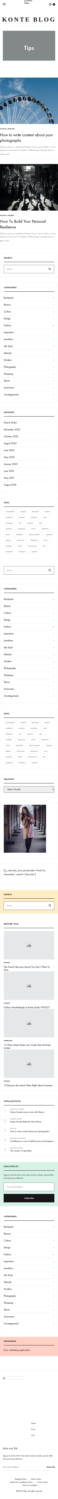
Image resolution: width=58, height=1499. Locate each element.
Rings (8, 535)
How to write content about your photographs (29, 1131)
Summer (9, 546)
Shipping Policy (20, 1479)
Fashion (3, 129)
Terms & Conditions (30, 1485)
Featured (34, 517)
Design (7, 318)
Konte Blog (29, 19)
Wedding (22, 552)
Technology (32, 546)
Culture (7, 311)
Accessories (10, 512)
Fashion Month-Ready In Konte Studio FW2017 (27, 1007)
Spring (8, 540)
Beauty (7, 304)
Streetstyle (34, 540)
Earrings (9, 517)
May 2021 (9, 477)
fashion (22, 517)
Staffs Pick (20, 540)
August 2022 (10, 443)
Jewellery (11, 129)
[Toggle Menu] (4, 4)
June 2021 (9, 471)
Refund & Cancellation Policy (21, 1482)
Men (40, 523)
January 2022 (11, 464)
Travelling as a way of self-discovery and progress (31, 1141)
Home (33, 1423)
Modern (10, 215)
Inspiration (9, 332)
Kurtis (33, 1429)
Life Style (8, 346)
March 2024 (10, 422)
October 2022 (11, 436)
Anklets (23, 512)
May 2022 (9, 457)
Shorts (7, 380)
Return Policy (36, 1479)
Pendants (45, 529)
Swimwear (9, 387)
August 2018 (10, 484)
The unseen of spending (20, 1150)
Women (34, 552)
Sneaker (49, 535)
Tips (44, 546)
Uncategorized (11, 394)
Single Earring (34, 535)
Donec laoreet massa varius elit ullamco (27, 1112)
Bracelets (35, 512)
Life (20, 523)
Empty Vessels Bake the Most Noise (25, 1121)
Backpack (9, 297)
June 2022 (9, 450)
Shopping (8, 373)
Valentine (9, 552)
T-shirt (20, 546)
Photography (10, 366)
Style (45, 540)
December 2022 (12, 429)
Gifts (45, 517)
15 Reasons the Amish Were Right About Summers (28, 1085)
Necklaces (21, 529)
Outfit (33, 529)
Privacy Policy (42, 1482)
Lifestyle (8, 353)
